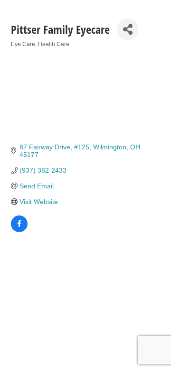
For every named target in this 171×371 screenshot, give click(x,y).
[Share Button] (127, 29)
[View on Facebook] (19, 230)
